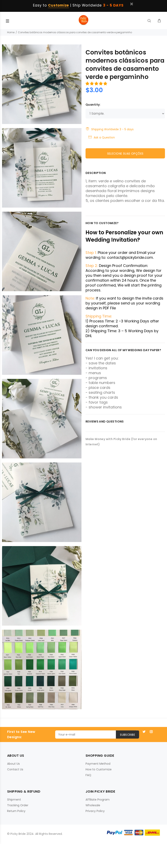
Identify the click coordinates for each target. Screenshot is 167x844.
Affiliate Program (98, 800)
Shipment (14, 800)
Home (10, 32)
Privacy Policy (95, 811)
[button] (97, 83)
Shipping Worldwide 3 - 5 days (112, 129)
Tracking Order (17, 805)
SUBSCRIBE (127, 735)
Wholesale (93, 805)
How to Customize (99, 769)
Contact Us (15, 769)
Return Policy (16, 811)
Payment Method (98, 764)
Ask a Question (104, 137)
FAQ (88, 775)
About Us (13, 764)
